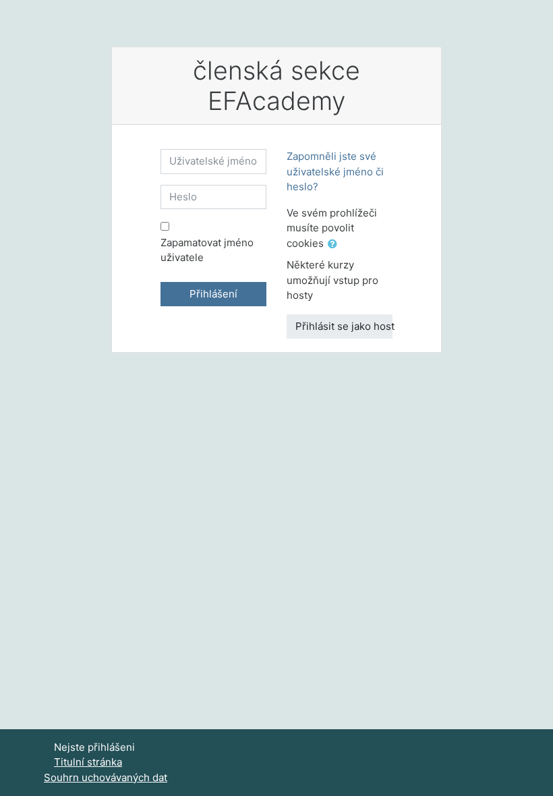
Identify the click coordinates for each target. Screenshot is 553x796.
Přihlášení (213, 293)
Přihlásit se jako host (343, 326)
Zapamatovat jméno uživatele (207, 250)
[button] (335, 244)
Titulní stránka (88, 762)
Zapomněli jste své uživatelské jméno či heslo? (335, 171)
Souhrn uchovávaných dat (105, 777)
